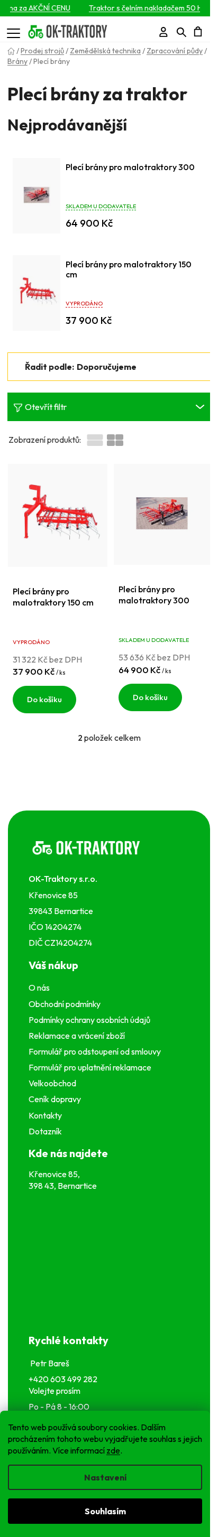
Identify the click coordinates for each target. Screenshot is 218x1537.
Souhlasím (105, 1511)
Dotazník (45, 1131)
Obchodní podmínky (65, 1004)
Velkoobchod (54, 1083)
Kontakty (47, 1115)
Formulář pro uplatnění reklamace (92, 1067)
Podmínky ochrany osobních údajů (91, 1019)
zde (113, 1450)
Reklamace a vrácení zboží (78, 1035)
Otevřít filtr (46, 407)
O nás (39, 987)
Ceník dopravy (55, 1099)
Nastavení (105, 1477)
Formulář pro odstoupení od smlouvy (96, 1051)
